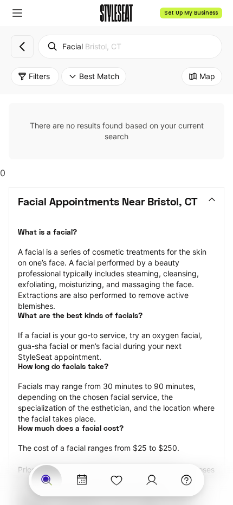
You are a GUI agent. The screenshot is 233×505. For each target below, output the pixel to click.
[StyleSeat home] (116, 13)
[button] (17, 13)
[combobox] (130, 46)
